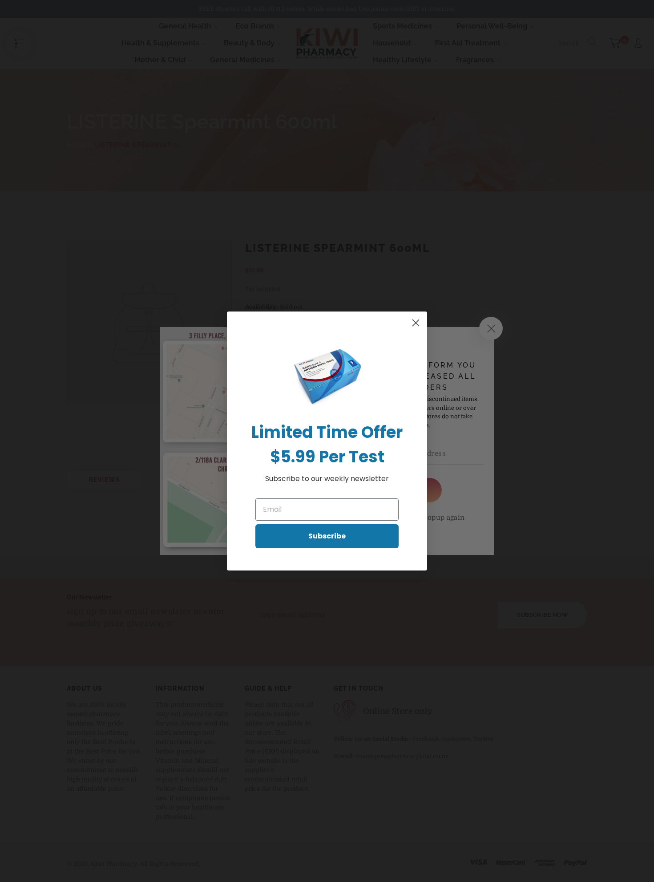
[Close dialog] (416, 323)
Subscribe (327, 536)
